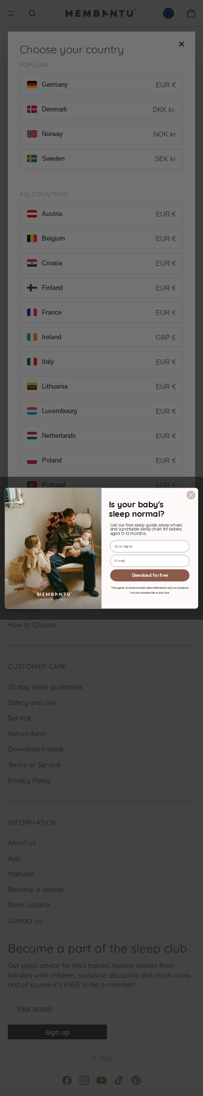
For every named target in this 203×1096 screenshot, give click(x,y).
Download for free (150, 574)
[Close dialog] (191, 495)
